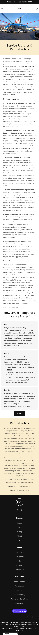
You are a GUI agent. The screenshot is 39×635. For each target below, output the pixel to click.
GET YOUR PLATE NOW (11, 307)
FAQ (19, 540)
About (19, 536)
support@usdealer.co (22, 486)
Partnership (19, 586)
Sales (19, 561)
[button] (2, 8)
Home (19, 523)
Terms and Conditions (19, 599)
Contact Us (19, 570)
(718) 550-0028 (23, 490)
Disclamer (19, 603)
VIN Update (19, 557)
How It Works (19, 582)
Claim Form (19, 552)
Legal (19, 590)
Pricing (19, 532)
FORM (19, 414)
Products (19, 527)
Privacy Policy (19, 595)
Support (19, 565)
